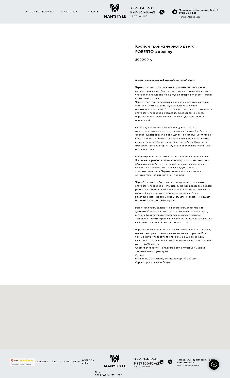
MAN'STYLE (115, 16)
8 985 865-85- (140, 12)
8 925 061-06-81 (142, 8)
